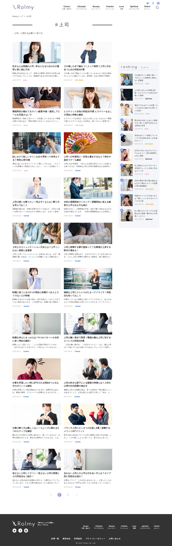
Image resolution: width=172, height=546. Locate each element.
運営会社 (67, 538)
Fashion (109, 7)
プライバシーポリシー (95, 538)
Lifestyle (81, 7)
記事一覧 (55, 538)
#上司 (29, 16)
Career (66, 7)
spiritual (145, 527)
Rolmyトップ (17, 16)
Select (147, 7)
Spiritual (134, 7)
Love (121, 7)
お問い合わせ (115, 538)
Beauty (96, 7)
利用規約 (78, 538)
